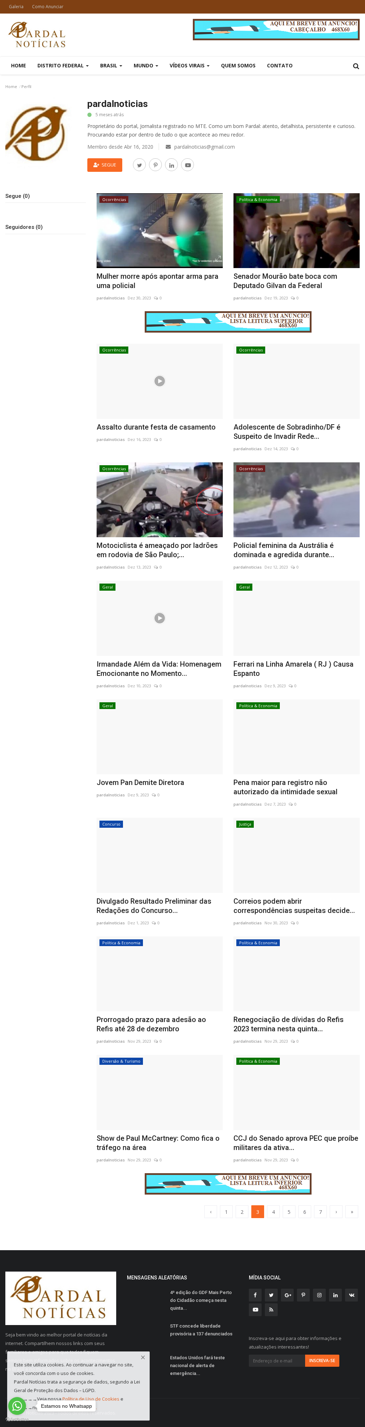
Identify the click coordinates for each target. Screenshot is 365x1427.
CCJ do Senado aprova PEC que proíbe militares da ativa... (295, 1143)
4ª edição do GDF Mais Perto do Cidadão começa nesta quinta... (201, 1300)
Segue (109, 164)
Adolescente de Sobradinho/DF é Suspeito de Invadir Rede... (286, 432)
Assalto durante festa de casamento (156, 427)
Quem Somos (238, 65)
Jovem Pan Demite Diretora (140, 782)
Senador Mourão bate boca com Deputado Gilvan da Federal (285, 281)
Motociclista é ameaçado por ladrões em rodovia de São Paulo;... (157, 550)
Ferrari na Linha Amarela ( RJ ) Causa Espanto (293, 669)
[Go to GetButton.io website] (17, 1419)
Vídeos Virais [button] (188, 65)
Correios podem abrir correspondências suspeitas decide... (294, 906)
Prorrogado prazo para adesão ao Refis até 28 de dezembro (151, 1024)
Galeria (16, 7)
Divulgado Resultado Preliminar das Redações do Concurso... (154, 906)
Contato (280, 65)
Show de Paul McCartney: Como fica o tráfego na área (158, 1143)
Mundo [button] (144, 65)
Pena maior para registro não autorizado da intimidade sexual (285, 787)
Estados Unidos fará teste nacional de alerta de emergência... (197, 1365)
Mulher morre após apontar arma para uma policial (158, 281)
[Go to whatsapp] (17, 1406)
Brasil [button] (109, 65)
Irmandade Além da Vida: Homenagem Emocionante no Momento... (159, 669)
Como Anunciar (47, 7)
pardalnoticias (111, 298)
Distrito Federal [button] (61, 65)
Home (18, 65)
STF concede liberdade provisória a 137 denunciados (201, 1329)
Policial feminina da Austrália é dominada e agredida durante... (283, 550)
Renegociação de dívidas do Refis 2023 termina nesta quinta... (288, 1024)
